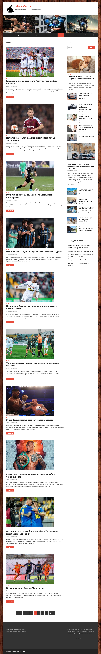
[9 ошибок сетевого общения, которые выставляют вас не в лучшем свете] (72, 120)
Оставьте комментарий (11, 86)
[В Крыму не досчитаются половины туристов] (72, 194)
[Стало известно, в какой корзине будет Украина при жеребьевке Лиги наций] (35, 512)
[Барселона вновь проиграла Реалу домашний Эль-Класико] (35, 62)
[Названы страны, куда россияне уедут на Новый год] (72, 223)
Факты (75, 35)
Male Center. (24, 6)
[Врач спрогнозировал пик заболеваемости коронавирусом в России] (81, 160)
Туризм (67, 35)
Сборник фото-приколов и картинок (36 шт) (80, 251)
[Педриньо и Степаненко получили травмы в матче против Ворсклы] (35, 287)
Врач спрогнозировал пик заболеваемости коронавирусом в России (81, 166)
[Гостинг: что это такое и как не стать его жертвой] (72, 140)
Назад (19, 613)
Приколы (53, 35)
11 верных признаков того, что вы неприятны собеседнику (86, 127)
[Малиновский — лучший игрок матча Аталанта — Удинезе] (35, 233)
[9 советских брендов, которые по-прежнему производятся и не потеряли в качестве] (72, 110)
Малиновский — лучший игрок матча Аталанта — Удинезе (35, 251)
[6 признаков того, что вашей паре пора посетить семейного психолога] (72, 99)
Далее (51, 613)
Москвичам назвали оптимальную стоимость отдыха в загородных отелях (86, 229)
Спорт (61, 35)
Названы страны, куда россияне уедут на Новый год (86, 219)
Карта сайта (84, 35)
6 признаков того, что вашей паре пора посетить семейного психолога (85, 96)
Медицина (38, 35)
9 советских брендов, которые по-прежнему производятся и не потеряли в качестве (86, 106)
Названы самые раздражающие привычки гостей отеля (86, 199)
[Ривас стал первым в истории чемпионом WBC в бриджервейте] (35, 455)
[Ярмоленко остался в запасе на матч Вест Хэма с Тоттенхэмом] (35, 119)
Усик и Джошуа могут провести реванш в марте (29, 420)
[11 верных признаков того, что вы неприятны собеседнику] (72, 131)
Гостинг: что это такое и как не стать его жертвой (86, 135)
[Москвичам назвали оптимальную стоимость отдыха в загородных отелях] (72, 232)
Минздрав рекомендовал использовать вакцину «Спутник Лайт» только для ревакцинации (86, 209)
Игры (30, 35)
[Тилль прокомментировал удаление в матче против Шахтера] (35, 344)
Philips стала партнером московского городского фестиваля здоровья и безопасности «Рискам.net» (79, 247)
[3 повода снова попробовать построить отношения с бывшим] (81, 73)
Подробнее (10, 96)
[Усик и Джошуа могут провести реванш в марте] (35, 401)
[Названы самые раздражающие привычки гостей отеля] (72, 203)
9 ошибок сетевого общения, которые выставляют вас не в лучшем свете (85, 117)
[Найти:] (81, 47)
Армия (24, 35)
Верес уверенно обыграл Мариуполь (25, 588)
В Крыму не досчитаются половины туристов (86, 189)
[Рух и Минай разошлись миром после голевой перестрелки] (35, 176)
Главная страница (13, 35)
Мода (46, 35)
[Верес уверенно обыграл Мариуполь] (35, 569)
